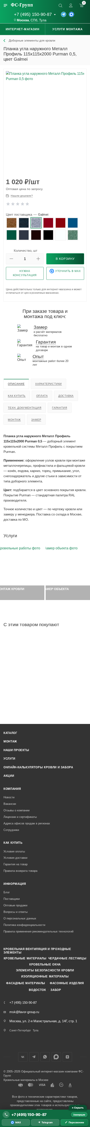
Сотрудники (11, 830)
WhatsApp (45, 1057)
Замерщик (79, 1114)
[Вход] (71, 5)
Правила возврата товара (20, 870)
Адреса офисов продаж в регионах (26, 823)
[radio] (11, 223)
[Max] (71, 14)
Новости (8, 797)
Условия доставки (15, 857)
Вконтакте (23, 1057)
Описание (16, 383)
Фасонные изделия (67, 983)
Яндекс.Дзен (67, 1057)
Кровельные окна (45, 964)
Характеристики (48, 383)
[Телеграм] (63, 14)
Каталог (10, 733)
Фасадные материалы (25, 983)
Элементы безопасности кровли (45, 970)
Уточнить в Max (68, 271)
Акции (8, 775)
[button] (11, 258)
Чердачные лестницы (67, 958)
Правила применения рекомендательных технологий (38, 931)
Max (56, 1057)
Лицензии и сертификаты (20, 817)
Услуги (9, 758)
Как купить (17, 395)
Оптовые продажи (15, 905)
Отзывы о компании (16, 810)
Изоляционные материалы (45, 976)
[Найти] (60, 5)
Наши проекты (16, 750)
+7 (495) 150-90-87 (33, 14)
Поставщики (11, 898)
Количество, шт (25, 250)
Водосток (37, 990)
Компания (12, 788)
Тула (42, 20)
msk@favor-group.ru (24, 1012)
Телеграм (34, 1057)
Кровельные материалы (25, 958)
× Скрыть (77, 1107)
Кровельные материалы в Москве (25, 1080)
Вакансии (9, 803)
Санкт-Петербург (20, 1030)
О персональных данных (19, 918)
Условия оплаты (14, 851)
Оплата (42, 395)
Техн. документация (24, 407)
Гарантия (59, 407)
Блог (6, 892)
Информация (14, 883)
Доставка (66, 395)
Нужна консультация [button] (25, 273)
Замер (36, 419)
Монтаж (14, 419)
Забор (55, 990)
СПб (34, 20)
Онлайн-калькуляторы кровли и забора (38, 767)
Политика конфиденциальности (24, 925)
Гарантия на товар (15, 864)
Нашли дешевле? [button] (22, 195)
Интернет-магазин (22, 29)
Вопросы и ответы (15, 912)
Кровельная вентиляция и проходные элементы (37, 950)
